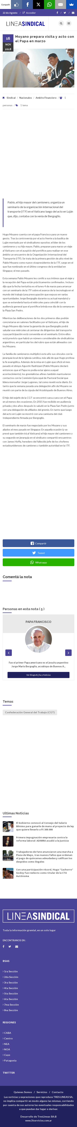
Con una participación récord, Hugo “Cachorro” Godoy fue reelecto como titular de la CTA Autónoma (44, 873)
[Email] (60, 4)
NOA (7, 1049)
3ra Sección (11, 982)
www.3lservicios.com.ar (38, 1120)
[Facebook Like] (16, 4)
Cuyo (7, 1054)
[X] (38, 4)
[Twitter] (66, 12)
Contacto (57, 1092)
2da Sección (11, 976)
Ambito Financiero (46, 97)
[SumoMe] (71, 4)
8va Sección (11, 1010)
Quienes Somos (23, 1092)
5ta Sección (11, 993)
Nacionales (25, 97)
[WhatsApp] (49, 4)
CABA (7, 1032)
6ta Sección (11, 999)
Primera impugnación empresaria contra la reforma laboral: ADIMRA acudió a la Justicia (42, 839)
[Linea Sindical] (26, 23)
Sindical (11, 97)
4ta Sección (11, 988)
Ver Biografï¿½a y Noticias (38, 675)
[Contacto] (73, 12)
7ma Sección (11, 1004)
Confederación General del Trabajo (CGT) (30, 712)
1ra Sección (11, 971)
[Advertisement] (38, 155)
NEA (6, 1043)
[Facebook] (59, 12)
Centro (8, 1038)
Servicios (42, 1092)
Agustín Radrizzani (38, 622)
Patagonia (10, 1060)
